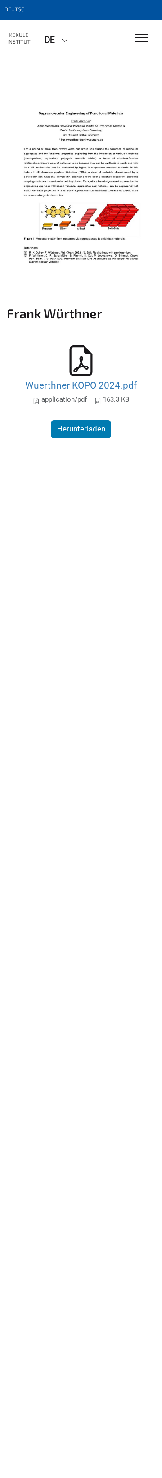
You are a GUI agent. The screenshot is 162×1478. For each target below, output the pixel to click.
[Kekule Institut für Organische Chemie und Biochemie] (19, 39)
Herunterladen (81, 428)
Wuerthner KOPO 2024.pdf (81, 385)
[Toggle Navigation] (141, 38)
